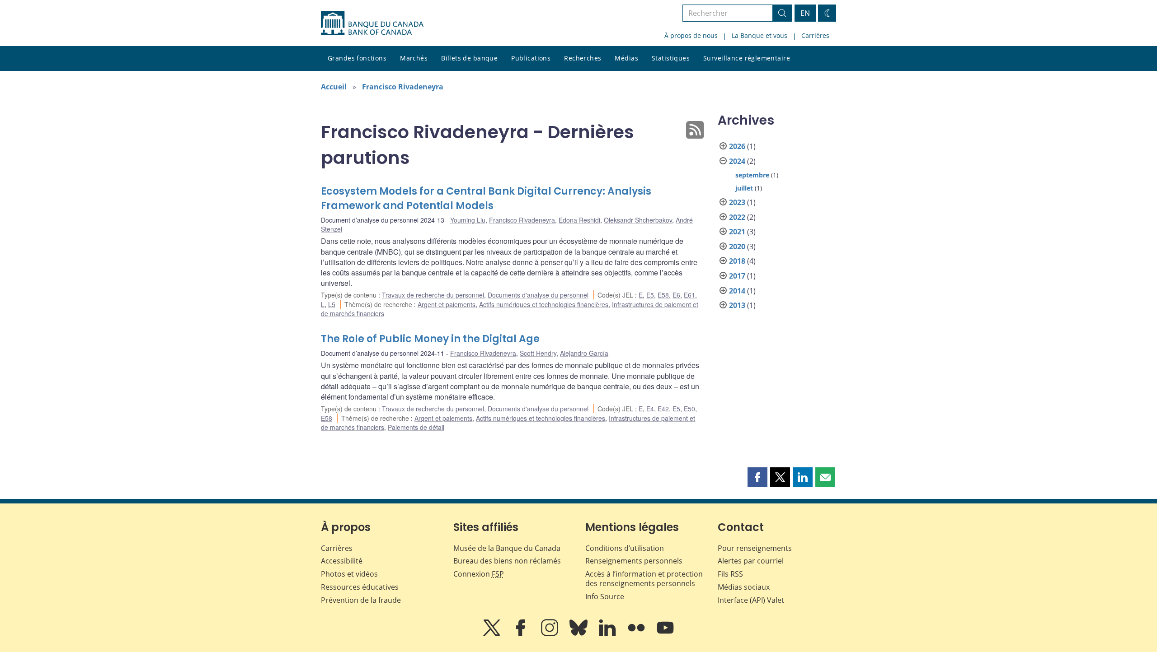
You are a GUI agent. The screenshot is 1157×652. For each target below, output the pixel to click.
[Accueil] (372, 23)
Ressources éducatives (360, 587)
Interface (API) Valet (751, 600)
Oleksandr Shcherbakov (638, 219)
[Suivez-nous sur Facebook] (521, 634)
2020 (737, 246)
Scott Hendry (538, 353)
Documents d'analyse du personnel (538, 294)
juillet (744, 188)
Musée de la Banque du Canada (506, 548)
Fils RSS (730, 574)
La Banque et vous (759, 35)
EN (805, 13)
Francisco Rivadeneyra (402, 87)
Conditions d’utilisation (624, 548)
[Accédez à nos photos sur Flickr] (637, 634)
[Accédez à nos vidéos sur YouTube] (665, 634)
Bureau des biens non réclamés (507, 561)
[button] (757, 477)
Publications (530, 58)
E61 (689, 294)
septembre (752, 175)
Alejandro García (584, 353)
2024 (737, 161)
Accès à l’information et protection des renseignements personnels (644, 578)
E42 (663, 408)
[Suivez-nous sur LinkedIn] (608, 634)
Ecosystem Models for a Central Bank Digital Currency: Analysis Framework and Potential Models (486, 198)
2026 (737, 146)
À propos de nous (691, 35)
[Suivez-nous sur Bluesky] (579, 634)
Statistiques (671, 58)
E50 (689, 408)
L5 (331, 304)
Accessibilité (341, 561)
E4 (650, 408)
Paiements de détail (416, 427)
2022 (737, 217)
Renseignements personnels (633, 561)
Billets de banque (469, 58)
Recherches (582, 58)
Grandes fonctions (357, 58)
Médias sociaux (744, 587)
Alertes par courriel (751, 561)
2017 (737, 276)
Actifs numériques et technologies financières (543, 304)
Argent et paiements (446, 304)
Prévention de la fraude (361, 600)
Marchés (414, 58)
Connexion (478, 574)
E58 (663, 294)
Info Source (604, 596)
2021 (737, 232)
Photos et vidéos (349, 574)
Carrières (815, 35)
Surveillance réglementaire (746, 58)
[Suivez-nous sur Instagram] (550, 634)
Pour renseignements (755, 548)
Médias (626, 58)
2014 (737, 291)
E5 (650, 294)
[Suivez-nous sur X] (492, 634)
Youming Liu (467, 219)
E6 (676, 294)
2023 (737, 202)
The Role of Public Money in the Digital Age (430, 339)
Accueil (334, 87)
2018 (737, 261)
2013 (737, 305)
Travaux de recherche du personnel (433, 294)
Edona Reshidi (579, 219)
